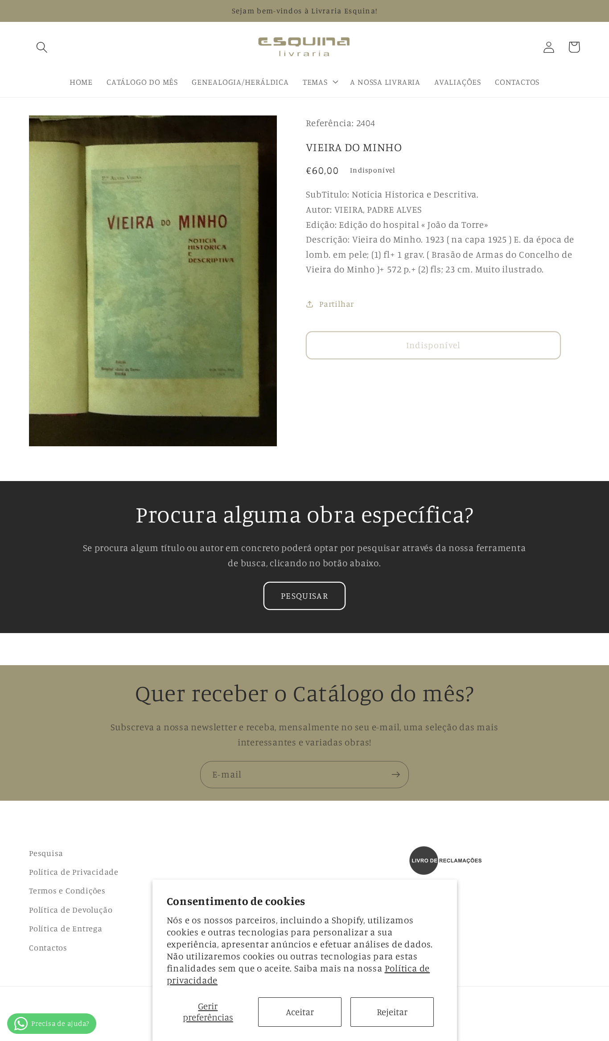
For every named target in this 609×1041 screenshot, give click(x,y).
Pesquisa (46, 853)
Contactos (48, 947)
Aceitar (300, 1011)
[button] (41, 47)
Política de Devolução (70, 909)
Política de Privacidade (74, 871)
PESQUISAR (304, 595)
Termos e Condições (67, 890)
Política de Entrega (66, 928)
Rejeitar (392, 1011)
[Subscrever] (395, 774)
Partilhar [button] (336, 304)
